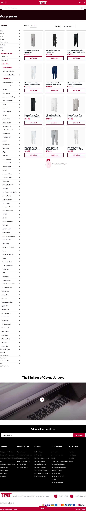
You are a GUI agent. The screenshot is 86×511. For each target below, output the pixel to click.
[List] (84, 26)
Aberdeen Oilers (25, 13)
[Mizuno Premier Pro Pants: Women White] (33, 73)
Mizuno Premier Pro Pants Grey (31, 51)
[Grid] (79, 26)
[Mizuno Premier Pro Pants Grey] (33, 40)
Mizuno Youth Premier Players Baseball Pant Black (75, 51)
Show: (26, 26)
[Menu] (2, 2)
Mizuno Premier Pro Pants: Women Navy (53, 83)
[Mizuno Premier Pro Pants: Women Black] (33, 105)
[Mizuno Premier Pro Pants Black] (55, 40)
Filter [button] (43, 508)
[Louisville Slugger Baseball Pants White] (76, 137)
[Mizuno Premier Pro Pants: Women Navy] (55, 73)
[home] (0, 12)
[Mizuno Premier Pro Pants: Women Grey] (76, 73)
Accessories (33, 13)
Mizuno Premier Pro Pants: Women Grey (74, 83)
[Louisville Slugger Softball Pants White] (33, 137)
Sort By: (57, 26)
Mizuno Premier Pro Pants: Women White (32, 83)
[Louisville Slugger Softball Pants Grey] (55, 137)
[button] (33, 58)
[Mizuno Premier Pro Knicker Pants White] (55, 105)
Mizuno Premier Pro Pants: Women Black (31, 116)
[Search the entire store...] (82, 8)
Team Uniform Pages (7, 13)
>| (48, 165)
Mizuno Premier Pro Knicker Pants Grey (74, 116)
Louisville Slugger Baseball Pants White (75, 148)
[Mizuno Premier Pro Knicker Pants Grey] (76, 105)
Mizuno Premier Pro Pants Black (53, 51)
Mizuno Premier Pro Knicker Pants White (53, 116)
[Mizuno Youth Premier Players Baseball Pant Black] (76, 40)
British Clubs (17, 13)
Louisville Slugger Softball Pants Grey (53, 148)
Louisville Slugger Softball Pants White (31, 148)
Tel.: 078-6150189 (63, 496)
